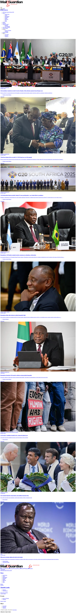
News (1, 573)
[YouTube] (7, 10)
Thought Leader (5, 587)
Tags (1, 569)
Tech (3, 581)
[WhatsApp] (6, 10)
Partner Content (3, 601)
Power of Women (6, 598)
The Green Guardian (4, 592)
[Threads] (3, 10)
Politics (1, 584)
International (5, 577)
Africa (4, 576)
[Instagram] (1, 10)
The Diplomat (5, 590)
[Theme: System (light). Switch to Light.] (2, 9)
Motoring (4, 580)
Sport (4, 582)
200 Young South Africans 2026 (6, 570)
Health (4, 579)
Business (2, 585)
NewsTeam (15, 609)
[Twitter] (5, 10)
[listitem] (2, 568)
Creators (3, 569)
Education (4, 578)
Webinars (4, 599)
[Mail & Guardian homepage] (38, 3)
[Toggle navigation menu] (1, 7)
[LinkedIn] (2, 10)
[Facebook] (0, 10)
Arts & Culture (3, 593)
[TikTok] (4, 10)
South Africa (5, 575)
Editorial (4, 589)
